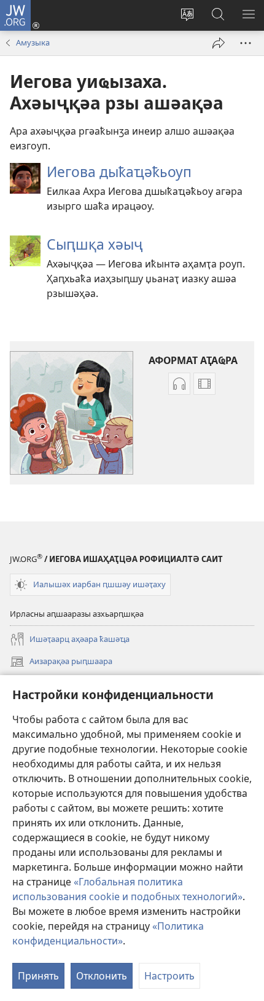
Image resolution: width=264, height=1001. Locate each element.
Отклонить (101, 976)
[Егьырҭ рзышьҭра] (219, 43)
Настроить (169, 976)
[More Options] (246, 43)
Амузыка (33, 42)
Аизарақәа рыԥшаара (61, 662)
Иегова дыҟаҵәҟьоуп (119, 171)
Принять (38, 976)
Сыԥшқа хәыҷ (94, 244)
